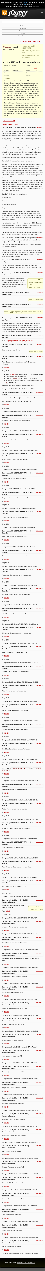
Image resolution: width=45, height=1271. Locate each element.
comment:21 (39, 588)
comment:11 (39, 392)
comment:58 (39, 1241)
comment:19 (39, 550)
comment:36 (39, 880)
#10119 (7, 46)
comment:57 (39, 1225)
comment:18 (39, 531)
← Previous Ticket (25, 41)
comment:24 (39, 646)
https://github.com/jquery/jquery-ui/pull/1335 (20, 340)
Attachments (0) (9, 121)
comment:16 (39, 492)
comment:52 (39, 1145)
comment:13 (39, 434)
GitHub (25, 2)
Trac (25, 4)
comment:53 (39, 1161)
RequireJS (13, 374)
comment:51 (39, 1129)
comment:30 (39, 762)
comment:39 (39, 937)
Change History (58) (10, 124)
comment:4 (40, 273)
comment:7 (40, 317)
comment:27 (39, 704)
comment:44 (39, 1018)
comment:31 (39, 784)
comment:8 (40, 335)
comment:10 (39, 356)
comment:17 (39, 511)
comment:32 (39, 803)
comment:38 (39, 921)
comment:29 (39, 743)
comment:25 (39, 666)
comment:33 (39, 822)
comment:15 (39, 473)
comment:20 (39, 569)
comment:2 (40, 237)
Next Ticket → (37, 41)
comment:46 (39, 1050)
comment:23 (39, 627)
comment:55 (39, 1193)
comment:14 (39, 453)
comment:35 (39, 861)
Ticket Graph (22, 30)
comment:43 (39, 1002)
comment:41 (39, 971)
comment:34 (39, 842)
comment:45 (39, 1034)
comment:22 (39, 608)
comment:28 (39, 724)
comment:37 (39, 900)
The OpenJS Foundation (26, 1263)
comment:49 (39, 1098)
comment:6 (40, 304)
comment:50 (39, 1114)
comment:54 (39, 1177)
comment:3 (40, 259)
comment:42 (39, 987)
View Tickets (23, 28)
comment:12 (39, 415)
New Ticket (22, 25)
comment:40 (39, 953)
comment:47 (39, 1066)
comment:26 (39, 685)
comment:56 (39, 1209)
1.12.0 (35, 67)
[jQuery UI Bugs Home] (15, 14)
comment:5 (40, 292)
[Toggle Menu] (42, 13)
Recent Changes (22, 35)
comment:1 (40, 127)
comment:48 (39, 1082)
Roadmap (22, 33)
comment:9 (40, 344)
